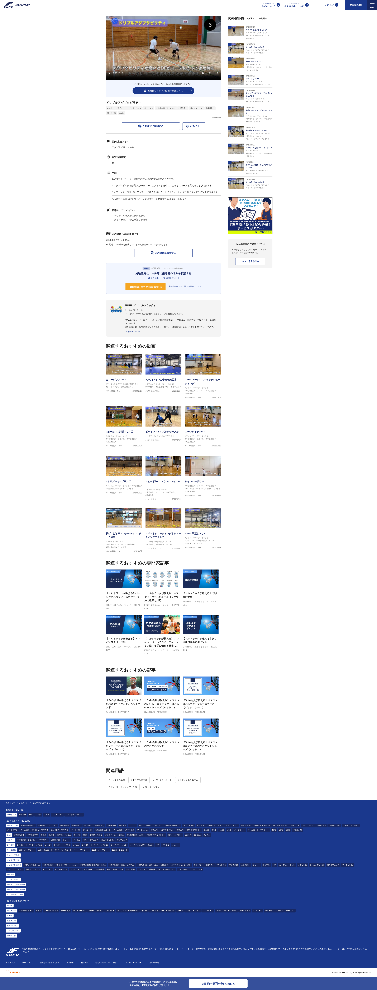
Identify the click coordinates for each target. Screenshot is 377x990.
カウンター (109, 911)
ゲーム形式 (322, 825)
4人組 (221, 830)
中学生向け (182, 108)
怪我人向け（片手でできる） (162, 830)
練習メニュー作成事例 (16, 889)
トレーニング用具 (95, 911)
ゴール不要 (111, 113)
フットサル (70, 815)
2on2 (281, 830)
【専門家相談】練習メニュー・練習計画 (152, 865)
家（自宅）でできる (40, 830)
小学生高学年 (32, 835)
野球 (31, 815)
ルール (9, 916)
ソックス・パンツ (193, 911)
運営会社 (70, 963)
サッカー (22, 815)
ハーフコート (239, 830)
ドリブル (119, 108)
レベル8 (85, 845)
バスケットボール (26, 911)
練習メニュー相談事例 (16, 884)
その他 (144, 911)
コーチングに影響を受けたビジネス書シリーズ (156, 869)
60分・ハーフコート (27, 850)
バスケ (110, 108)
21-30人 (197, 835)
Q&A (9, 835)
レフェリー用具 (79, 911)
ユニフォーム (208, 911)
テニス (80, 815)
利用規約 (84, 963)
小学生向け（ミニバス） (166, 108)
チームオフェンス (216, 825)
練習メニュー (12, 825)
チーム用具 (65, 911)
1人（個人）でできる (59, 830)
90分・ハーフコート (63, 850)
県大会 (121, 835)
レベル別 (10, 845)
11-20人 (188, 835)
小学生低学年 (19, 835)
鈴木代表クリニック (103, 830)
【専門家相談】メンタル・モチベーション (60, 865)
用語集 (9, 906)
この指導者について (132, 332)
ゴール (180, 911)
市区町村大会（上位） (135, 835)
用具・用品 (11, 911)
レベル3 (39, 845)
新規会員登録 (356, 5)
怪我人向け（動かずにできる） (189, 830)
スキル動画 (129, 830)
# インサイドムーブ (162, 780)
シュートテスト (13, 855)
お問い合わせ (154, 963)
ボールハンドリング (153, 825)
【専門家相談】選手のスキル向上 (93, 865)
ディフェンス (246, 825)
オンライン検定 (13, 860)
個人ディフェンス (280, 825)
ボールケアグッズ (51, 911)
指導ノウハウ (12, 926)
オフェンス (148, 108)
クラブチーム (110, 835)
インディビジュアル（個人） (141, 845)
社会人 (68, 835)
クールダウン (12, 830)
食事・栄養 (11, 921)
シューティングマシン (274, 911)
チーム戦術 (118, 830)
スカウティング (13, 931)
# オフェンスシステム (188, 780)
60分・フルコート (45, 850)
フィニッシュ (142, 830)
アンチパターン (13, 879)
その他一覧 (297, 830)
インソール (257, 911)
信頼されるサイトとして (49, 963)
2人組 (121, 113)
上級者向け (210, 108)
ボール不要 (75, 830)
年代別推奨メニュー (15, 894)
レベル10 (104, 845)
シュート (122, 825)
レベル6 (66, 845)
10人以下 (178, 835)
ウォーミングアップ (351, 825)
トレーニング (57, 815)
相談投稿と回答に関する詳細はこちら (185, 286)
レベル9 (94, 845)
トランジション (308, 825)
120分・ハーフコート (100, 850)
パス (141, 825)
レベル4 (48, 845)
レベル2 (29, 845)
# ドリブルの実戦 (139, 780)
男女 (85, 835)
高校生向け (76, 825)
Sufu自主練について (294, 5)
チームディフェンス (262, 825)
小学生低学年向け (28, 825)
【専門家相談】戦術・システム (121, 865)
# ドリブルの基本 (117, 780)
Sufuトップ (10, 803)
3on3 (288, 830)
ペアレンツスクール (32, 865)
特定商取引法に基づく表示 (105, 963)
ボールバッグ (245, 911)
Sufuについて (268, 5)
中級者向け (99, 825)
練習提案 (10, 874)
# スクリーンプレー (152, 787)
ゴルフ (46, 815)
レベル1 (20, 845)
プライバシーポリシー (132, 963)
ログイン (329, 5)
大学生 (60, 835)
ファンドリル (188, 825)
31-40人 (207, 835)
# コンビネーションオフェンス (123, 787)
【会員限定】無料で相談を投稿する (145, 286)
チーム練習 (25, 830)
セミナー (10, 840)
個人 (170, 835)
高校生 (51, 835)
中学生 (43, 835)
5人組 (229, 830)
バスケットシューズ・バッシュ (162, 911)
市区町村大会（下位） (156, 835)
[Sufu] (15, 5)
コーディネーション (133, 108)
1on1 (274, 830)
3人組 (214, 830)
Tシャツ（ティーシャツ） (226, 911)
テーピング (290, 911)
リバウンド (294, 825)
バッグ (38, 911)
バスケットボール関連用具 (127, 911)
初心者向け (88, 825)
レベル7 (76, 845)
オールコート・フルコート (258, 830)
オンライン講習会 (14, 865)
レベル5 (57, 845)
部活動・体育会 (96, 835)
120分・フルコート (120, 850)
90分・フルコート (82, 850)
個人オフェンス (196, 108)
